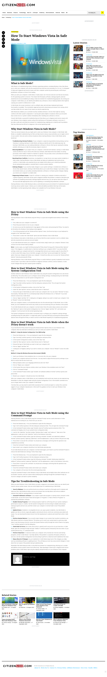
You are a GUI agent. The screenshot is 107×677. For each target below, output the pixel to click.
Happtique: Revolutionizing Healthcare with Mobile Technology (94, 158)
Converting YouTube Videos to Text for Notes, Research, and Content (95, 58)
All (66, 12)
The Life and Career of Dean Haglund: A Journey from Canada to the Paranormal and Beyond (95, 148)
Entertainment (50, 12)
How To (29, 12)
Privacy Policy (61, 668)
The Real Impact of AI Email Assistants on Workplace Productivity (94, 85)
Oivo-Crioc (84, 668)
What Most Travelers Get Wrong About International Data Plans (94, 67)
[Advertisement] (35, 26)
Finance (16, 12)
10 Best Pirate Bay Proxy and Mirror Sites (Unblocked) (94, 175)
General (58, 12)
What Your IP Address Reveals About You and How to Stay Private (95, 76)
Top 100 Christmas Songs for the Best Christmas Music (94, 137)
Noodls (90, 668)
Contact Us (53, 668)
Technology (22, 12)
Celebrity (41, 12)
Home (4, 12)
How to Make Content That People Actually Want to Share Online (95, 49)
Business (9, 12)
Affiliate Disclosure (73, 668)
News (63, 12)
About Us (37, 668)
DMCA (95, 668)
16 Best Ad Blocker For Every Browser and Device (94, 166)
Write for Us (45, 668)
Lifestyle (35, 12)
